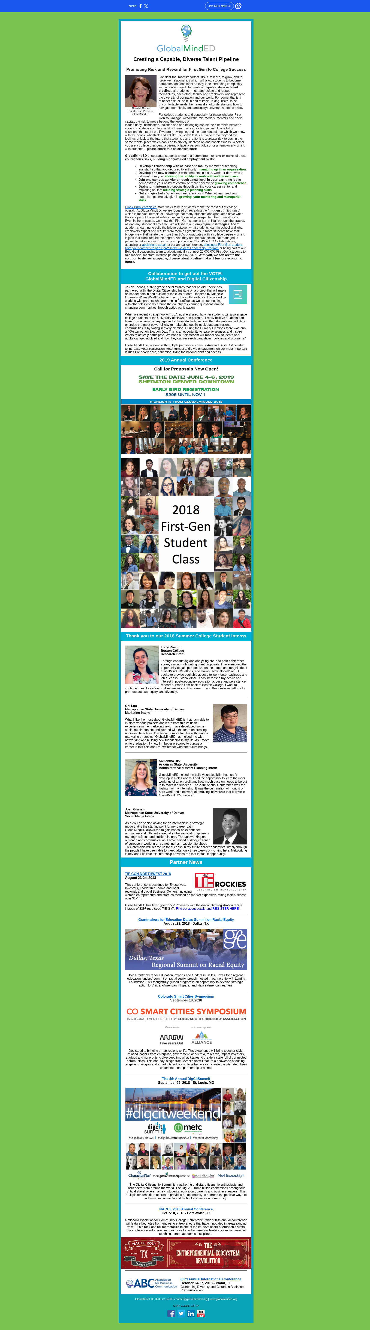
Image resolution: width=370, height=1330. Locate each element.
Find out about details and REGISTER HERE (207, 908)
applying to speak (154, 244)
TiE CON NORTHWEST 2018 (148, 874)
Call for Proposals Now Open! (186, 369)
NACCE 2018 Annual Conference (186, 1209)
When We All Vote (151, 297)
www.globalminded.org (223, 1299)
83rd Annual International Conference (211, 1279)
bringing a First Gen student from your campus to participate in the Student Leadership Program (183, 246)
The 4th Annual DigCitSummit (186, 1079)
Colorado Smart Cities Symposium (186, 996)
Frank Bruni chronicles (141, 207)
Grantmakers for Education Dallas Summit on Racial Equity (186, 919)
